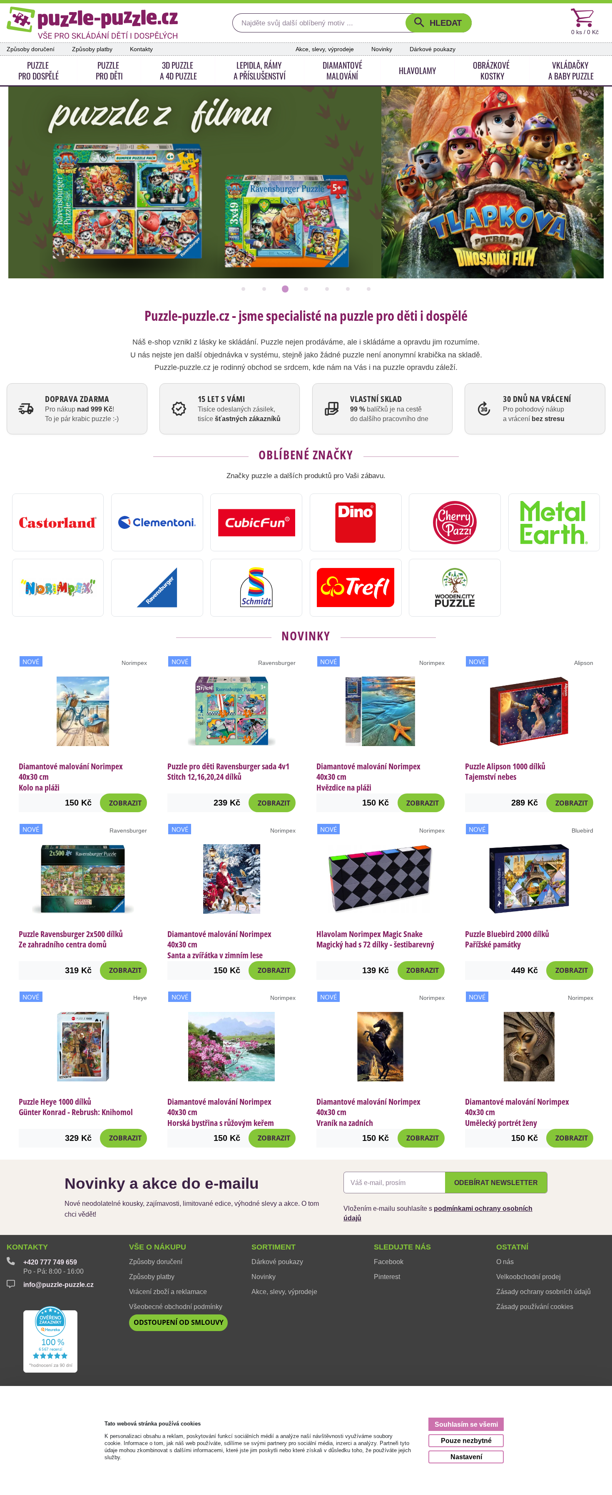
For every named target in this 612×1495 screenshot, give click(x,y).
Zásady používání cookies (534, 1306)
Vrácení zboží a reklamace (168, 1291)
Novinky (381, 49)
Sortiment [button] (273, 1247)
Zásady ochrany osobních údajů (543, 1291)
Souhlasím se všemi (466, 1424)
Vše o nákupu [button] (157, 1247)
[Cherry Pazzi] (455, 522)
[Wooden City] (455, 588)
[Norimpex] (58, 588)
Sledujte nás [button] (402, 1247)
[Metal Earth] (554, 522)
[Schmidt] (256, 588)
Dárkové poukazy (432, 49)
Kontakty (141, 49)
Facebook (388, 1261)
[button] (439, 22)
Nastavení (466, 1456)
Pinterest (387, 1276)
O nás (505, 1261)
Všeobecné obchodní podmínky (175, 1306)
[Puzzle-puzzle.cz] (92, 23)
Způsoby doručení (31, 49)
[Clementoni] (157, 522)
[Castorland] (58, 522)
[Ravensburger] (157, 588)
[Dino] (356, 522)
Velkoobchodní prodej (528, 1276)
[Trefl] (356, 588)
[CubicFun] (256, 522)
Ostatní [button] (512, 1247)
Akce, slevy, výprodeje (325, 49)
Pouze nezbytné (466, 1440)
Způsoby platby (92, 49)
